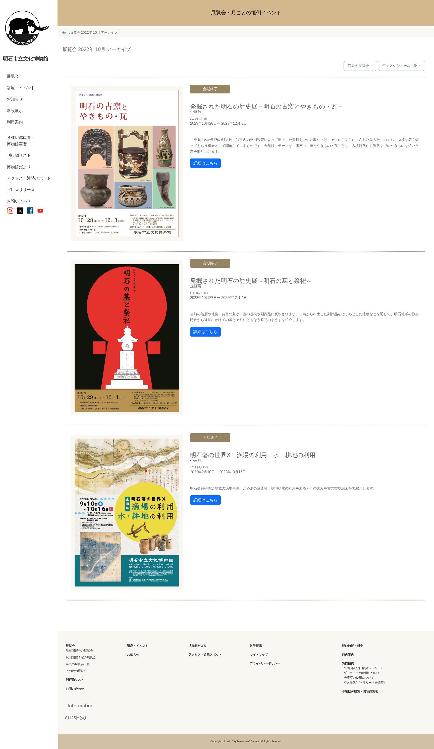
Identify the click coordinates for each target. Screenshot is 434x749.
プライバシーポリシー (265, 663)
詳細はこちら (205, 163)
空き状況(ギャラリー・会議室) (364, 682)
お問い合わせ (19, 201)
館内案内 (348, 654)
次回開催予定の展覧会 (81, 657)
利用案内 (15, 122)
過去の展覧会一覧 (78, 664)
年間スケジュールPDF (400, 66)
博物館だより (19, 167)
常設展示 (15, 111)
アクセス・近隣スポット (29, 178)
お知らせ (15, 99)
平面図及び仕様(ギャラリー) (363, 668)
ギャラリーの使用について (362, 672)
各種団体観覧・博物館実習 (21, 141)
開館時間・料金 (352, 645)
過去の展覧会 (359, 66)
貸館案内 (348, 663)
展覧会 (13, 76)
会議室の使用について (359, 677)
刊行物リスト (19, 155)
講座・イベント (21, 88)
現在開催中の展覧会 (79, 650)
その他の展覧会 (76, 670)
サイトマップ (259, 654)
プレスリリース (21, 190)
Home (66, 32)
